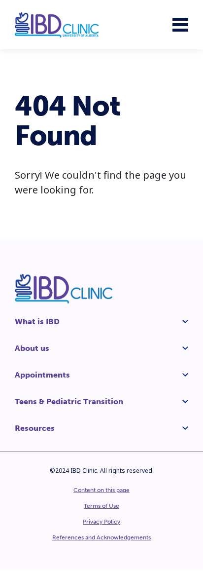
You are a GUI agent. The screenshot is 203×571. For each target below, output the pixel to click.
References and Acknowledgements (101, 537)
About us (32, 348)
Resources (35, 428)
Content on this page (101, 490)
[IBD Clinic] (57, 25)
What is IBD (37, 321)
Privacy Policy (101, 521)
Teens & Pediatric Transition (69, 401)
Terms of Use (101, 505)
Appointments (42, 375)
